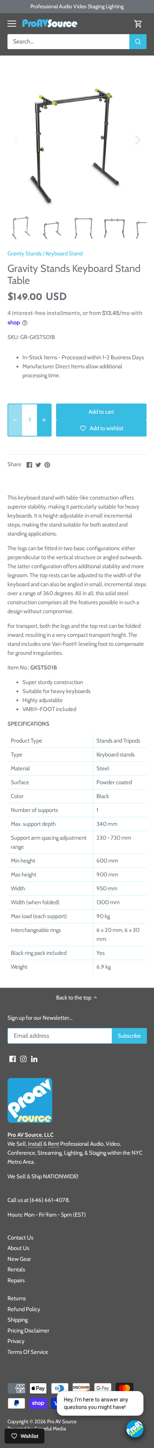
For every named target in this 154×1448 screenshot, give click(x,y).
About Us (18, 1248)
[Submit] (138, 41)
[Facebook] (12, 1058)
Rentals (16, 1269)
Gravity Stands (24, 253)
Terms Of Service (27, 1352)
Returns (16, 1298)
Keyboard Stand (64, 253)
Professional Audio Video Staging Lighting (77, 6)
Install (35, 1143)
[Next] (137, 139)
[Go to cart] (138, 24)
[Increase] (44, 420)
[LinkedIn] (34, 1058)
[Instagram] (23, 1058)
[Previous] (16, 139)
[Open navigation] (11, 24)
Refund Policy (23, 1309)
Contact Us (20, 1237)
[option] (77, 139)
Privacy (16, 1341)
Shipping (17, 1319)
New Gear (19, 1259)
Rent (53, 1143)
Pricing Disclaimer (28, 1330)
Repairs (16, 1280)
